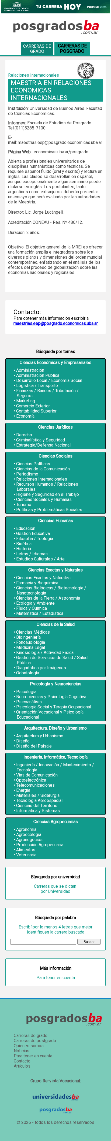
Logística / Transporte (37, 385)
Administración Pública (37, 375)
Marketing (25, 400)
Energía (23, 790)
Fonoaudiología (30, 642)
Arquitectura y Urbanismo (39, 735)
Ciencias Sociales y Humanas (44, 499)
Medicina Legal (30, 647)
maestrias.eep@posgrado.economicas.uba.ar (55, 323)
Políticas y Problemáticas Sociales (49, 509)
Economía (25, 416)
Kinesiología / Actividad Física (45, 652)
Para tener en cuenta (55, 977)
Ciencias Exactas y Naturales (43, 577)
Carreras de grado (37, 49)
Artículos (22, 1066)
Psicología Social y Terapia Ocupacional (53, 706)
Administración (30, 370)
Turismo (23, 504)
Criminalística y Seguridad (40, 440)
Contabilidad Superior (36, 411)
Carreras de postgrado (35, 1040)
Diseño (23, 741)
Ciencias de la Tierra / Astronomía (48, 598)
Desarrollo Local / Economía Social (49, 380)
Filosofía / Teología (34, 538)
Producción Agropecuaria (39, 844)
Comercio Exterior (33, 405)
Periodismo (27, 474)
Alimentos (25, 849)
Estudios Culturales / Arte (40, 559)
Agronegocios (29, 839)
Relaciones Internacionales (41, 479)
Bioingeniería (28, 637)
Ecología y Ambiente (35, 603)
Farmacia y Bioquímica (37, 582)
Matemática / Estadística (39, 613)
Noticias (21, 1050)
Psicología (26, 691)
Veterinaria (26, 854)
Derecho (24, 434)
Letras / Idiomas (32, 553)
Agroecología (28, 834)
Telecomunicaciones (35, 785)
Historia (23, 548)
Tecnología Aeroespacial (39, 800)
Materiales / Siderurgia (38, 795)
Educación (25, 528)
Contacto (22, 1061)
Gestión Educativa (33, 533)
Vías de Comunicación (37, 775)
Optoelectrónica (31, 780)
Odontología (27, 672)
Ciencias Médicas (33, 632)
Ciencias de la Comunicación (43, 468)
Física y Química (31, 608)
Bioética (24, 543)
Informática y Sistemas (38, 810)
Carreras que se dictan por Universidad (55, 889)
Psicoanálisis (29, 701)
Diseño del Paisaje (34, 746)
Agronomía (26, 829)
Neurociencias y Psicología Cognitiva (51, 696)
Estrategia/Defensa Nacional (43, 445)
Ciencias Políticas (33, 463)
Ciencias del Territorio (36, 805)
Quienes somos (29, 1045)
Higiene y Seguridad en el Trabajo (47, 494)
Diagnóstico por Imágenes (41, 667)
